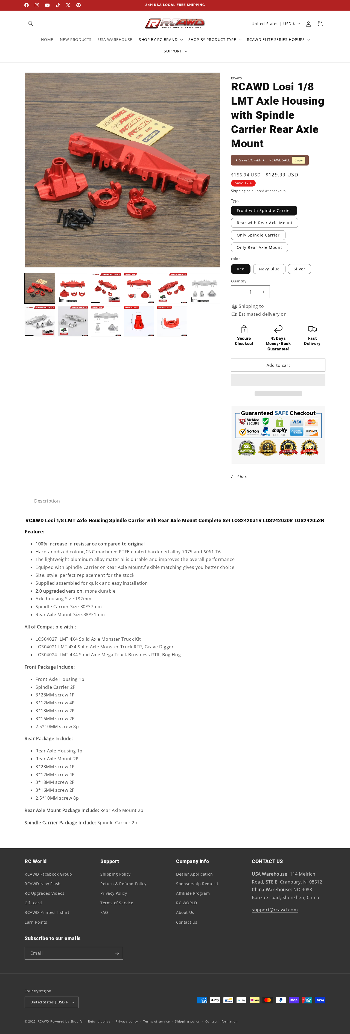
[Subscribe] (117, 953)
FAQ (104, 912)
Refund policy (99, 1021)
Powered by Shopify (66, 1021)
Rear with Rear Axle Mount (265, 222)
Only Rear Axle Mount (259, 247)
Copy (298, 160)
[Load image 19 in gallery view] (172, 321)
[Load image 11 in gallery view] (106, 321)
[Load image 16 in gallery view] (139, 321)
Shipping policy (187, 1021)
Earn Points (36, 922)
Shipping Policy (115, 874)
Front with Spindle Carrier (264, 210)
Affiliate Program (193, 893)
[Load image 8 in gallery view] (205, 288)
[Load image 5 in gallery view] (172, 288)
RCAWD (43, 1021)
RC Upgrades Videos (45, 893)
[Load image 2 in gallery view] (73, 288)
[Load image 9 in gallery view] (40, 321)
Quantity (238, 281)
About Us (185, 912)
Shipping (238, 190)
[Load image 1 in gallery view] (40, 288)
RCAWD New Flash (43, 883)
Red (241, 268)
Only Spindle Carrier (258, 235)
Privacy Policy (113, 893)
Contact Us (186, 922)
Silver (299, 268)
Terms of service (156, 1021)
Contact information (221, 1021)
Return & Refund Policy (123, 883)
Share (243, 476)
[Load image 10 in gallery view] (73, 321)
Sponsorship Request (197, 883)
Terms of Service (116, 902)
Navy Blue (269, 268)
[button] (278, 380)
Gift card (33, 902)
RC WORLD (186, 902)
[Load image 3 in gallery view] (106, 288)
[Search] (31, 23)
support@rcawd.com (275, 910)
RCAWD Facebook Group (48, 874)
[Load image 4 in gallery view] (139, 288)
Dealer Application (194, 874)
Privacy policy (127, 1021)
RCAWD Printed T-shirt (47, 912)
